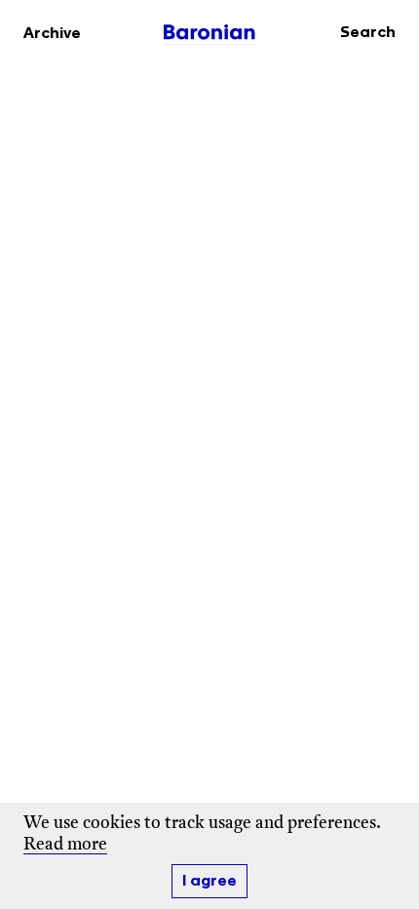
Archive (52, 33)
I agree (209, 881)
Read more (65, 845)
